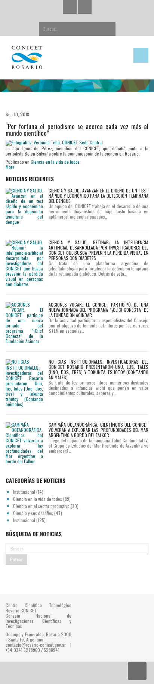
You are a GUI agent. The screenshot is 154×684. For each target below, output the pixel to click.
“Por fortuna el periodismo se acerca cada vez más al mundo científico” (77, 130)
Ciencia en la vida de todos (55, 162)
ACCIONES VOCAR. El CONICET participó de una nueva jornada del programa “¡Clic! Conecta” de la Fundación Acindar (98, 309)
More (10, 167)
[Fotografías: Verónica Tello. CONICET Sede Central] (54, 142)
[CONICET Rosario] (58, 57)
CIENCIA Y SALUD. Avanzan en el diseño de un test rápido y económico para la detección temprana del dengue (98, 195)
